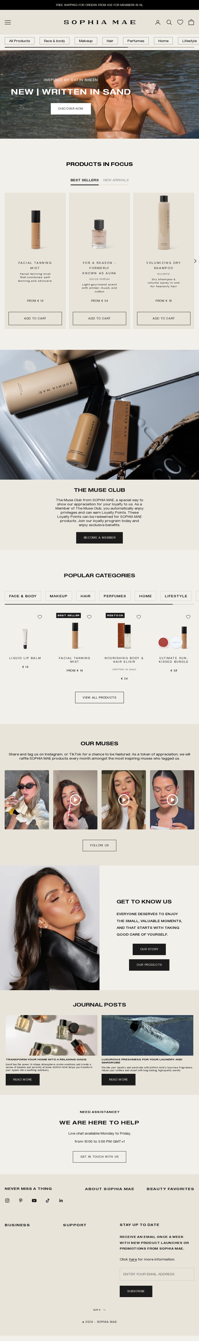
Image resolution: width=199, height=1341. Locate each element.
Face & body (54, 40)
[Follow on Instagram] (7, 1200)
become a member (100, 537)
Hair (110, 40)
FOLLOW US (99, 845)
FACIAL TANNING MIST (74, 659)
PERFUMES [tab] (115, 596)
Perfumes (135, 40)
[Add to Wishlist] (39, 617)
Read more (22, 1079)
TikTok (75, 754)
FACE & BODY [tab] (23, 596)
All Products (19, 40)
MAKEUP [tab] (59, 596)
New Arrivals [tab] (116, 180)
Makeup (86, 40)
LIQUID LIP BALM (25, 658)
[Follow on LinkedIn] (61, 1200)
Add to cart (35, 318)
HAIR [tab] (86, 596)
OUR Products (149, 965)
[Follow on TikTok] (47, 1200)
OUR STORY (149, 949)
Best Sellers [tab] (84, 180)
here (133, 1259)
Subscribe (136, 1291)
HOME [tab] (145, 596)
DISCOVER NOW (70, 108)
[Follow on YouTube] (34, 1200)
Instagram (53, 754)
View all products (99, 697)
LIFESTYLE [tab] (176, 596)
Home (163, 40)
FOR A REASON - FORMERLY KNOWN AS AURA (99, 268)
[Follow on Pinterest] (20, 1200)
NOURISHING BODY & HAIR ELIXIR (124, 659)
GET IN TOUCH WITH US (99, 1156)
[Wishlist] (180, 22)
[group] (99, 415)
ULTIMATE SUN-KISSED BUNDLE (174, 659)
